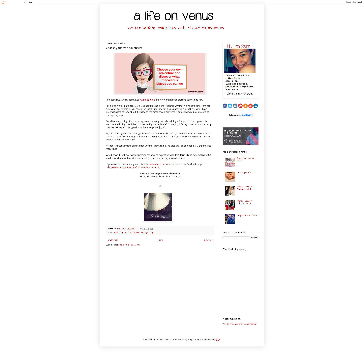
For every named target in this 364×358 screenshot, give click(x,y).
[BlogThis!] (143, 229)
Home (160, 240)
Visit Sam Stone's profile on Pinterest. (240, 324)
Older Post (208, 240)
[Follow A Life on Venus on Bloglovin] (240, 116)
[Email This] (141, 229)
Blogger (216, 339)
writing (150, 232)
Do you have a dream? (247, 215)
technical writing (140, 232)
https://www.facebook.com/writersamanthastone (133, 167)
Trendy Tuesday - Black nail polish (245, 187)
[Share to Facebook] (149, 229)
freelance (128, 232)
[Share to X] (146, 229)
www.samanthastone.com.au (163, 164)
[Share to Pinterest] (151, 229)
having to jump (147, 99)
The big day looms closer (245, 159)
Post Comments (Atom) (129, 244)
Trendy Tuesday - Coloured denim (245, 202)
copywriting (118, 232)
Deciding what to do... (247, 172)
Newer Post (112, 240)
